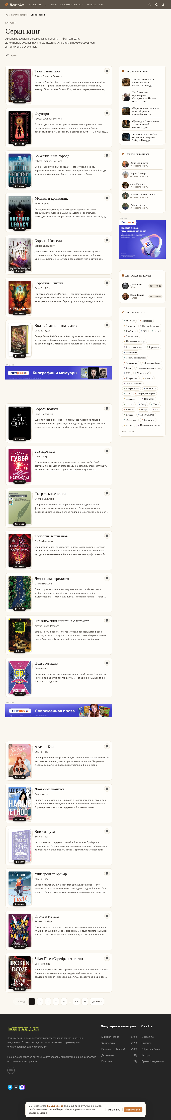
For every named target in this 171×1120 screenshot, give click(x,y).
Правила (146, 1043)
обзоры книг (131, 420)
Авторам (146, 1055)
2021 (145, 331)
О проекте (93, 4)
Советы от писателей (136, 357)
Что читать (130, 326)
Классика (106, 1061)
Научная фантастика (150, 326)
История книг (132, 378)
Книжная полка (70, 4)
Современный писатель (149, 367)
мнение (129, 425)
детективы (151, 388)
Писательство (147, 414)
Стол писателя (132, 336)
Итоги (128, 367)
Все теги (126, 431)
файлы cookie (54, 1106)
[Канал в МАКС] (22, 1087)
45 (76, 1001)
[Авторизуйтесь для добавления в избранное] (107, 71)
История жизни (132, 388)
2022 (157, 409)
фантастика (149, 419)
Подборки (131, 330)
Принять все (133, 1109)
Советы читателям (134, 383)
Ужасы (156, 404)
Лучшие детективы (134, 347)
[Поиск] (149, 5)
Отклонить (114, 1109)
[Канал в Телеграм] (10, 1087)
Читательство (131, 362)
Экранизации (131, 399)
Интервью (147, 320)
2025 (128, 393)
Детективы (107, 1055)
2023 (128, 373)
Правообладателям (152, 1061)
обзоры (144, 409)
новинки (149, 378)
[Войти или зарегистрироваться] (163, 5)
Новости (35, 4)
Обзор (143, 404)
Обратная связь (150, 1049)
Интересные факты (152, 362)
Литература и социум (146, 393)
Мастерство (131, 352)
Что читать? (143, 373)
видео (156, 331)
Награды (149, 399)
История (129, 414)
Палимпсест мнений (113, 1049)
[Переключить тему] (156, 5)
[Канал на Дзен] (16, 1087)
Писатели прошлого (150, 425)
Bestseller (17, 5)
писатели (130, 320)
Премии (154, 347)
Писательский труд (135, 341)
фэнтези (130, 404)
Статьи (49, 4)
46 (84, 1001)
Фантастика (108, 1043)
